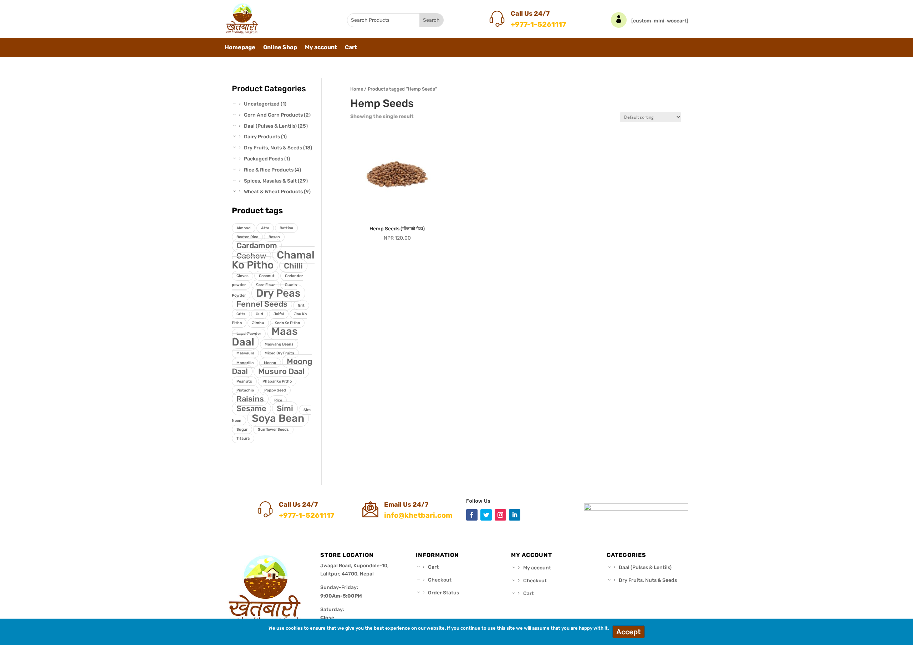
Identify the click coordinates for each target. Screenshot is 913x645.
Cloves (242, 275)
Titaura (243, 438)
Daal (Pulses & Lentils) (645, 567)
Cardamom (256, 245)
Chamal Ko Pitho (273, 260)
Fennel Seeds (261, 304)
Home (356, 89)
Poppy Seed (275, 390)
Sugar (242, 429)
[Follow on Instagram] (500, 515)
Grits (240, 314)
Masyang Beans (279, 344)
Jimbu (258, 323)
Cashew (251, 255)
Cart (351, 48)
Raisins (250, 398)
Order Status (443, 593)
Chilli (293, 265)
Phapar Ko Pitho (277, 381)
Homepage (240, 48)
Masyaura (245, 353)
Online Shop (280, 48)
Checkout (440, 580)
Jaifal (279, 314)
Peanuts (244, 381)
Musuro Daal (281, 371)
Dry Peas (278, 293)
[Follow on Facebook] (472, 515)
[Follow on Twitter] (486, 515)
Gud (259, 314)
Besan (274, 237)
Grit (301, 305)
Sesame (251, 408)
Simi (285, 408)
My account (321, 48)
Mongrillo (245, 362)
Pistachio (245, 390)
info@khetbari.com (418, 515)
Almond (243, 228)
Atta (265, 228)
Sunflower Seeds (273, 429)
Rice (278, 400)
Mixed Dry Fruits (279, 353)
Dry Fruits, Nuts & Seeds (648, 580)
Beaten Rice (247, 237)
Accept (628, 632)
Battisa (286, 228)
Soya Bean (278, 418)
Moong (270, 362)
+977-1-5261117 (538, 24)
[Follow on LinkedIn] (514, 515)
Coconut (267, 275)
